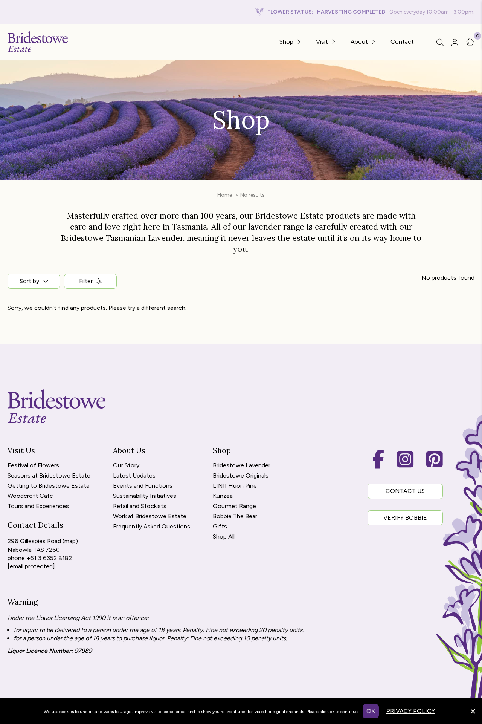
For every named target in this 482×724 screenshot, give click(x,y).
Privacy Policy (410, 711)
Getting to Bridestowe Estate (49, 486)
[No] (472, 710)
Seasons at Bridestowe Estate (49, 476)
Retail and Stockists (139, 506)
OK (370, 711)
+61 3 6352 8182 (49, 558)
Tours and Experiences (38, 506)
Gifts (220, 526)
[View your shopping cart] (470, 41)
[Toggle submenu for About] (372, 41)
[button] (90, 281)
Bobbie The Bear (235, 516)
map (70, 541)
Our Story (126, 465)
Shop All (224, 537)
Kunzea (223, 496)
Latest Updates (134, 476)
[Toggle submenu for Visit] (332, 41)
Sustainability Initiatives (144, 496)
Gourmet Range (234, 506)
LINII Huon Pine (235, 486)
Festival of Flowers (33, 465)
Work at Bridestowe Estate (149, 516)
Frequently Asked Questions (151, 526)
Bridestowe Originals (240, 476)
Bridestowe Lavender (241, 465)
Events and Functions (142, 486)
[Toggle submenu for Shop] (298, 41)
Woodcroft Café (30, 496)
